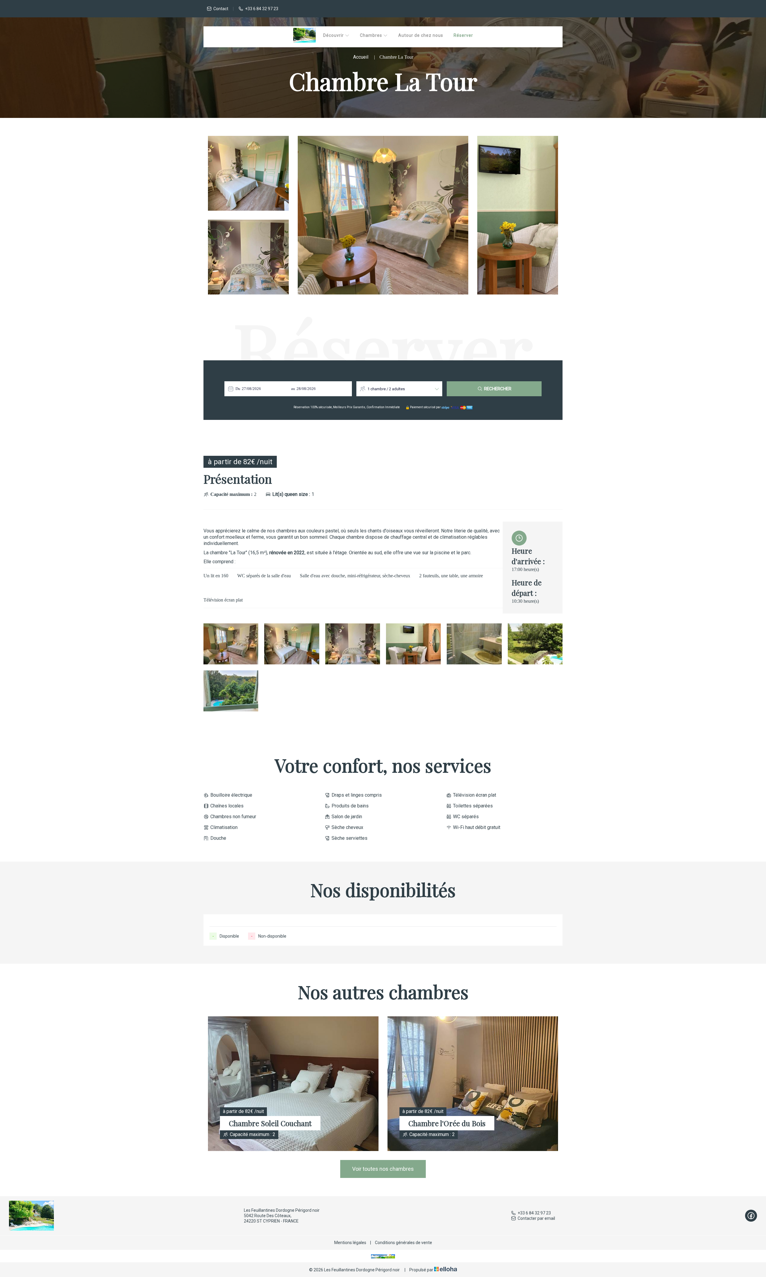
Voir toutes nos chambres (383, 1169)
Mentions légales (350, 1242)
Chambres (371, 35)
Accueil (360, 57)
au (293, 388)
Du (237, 388)
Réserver (463, 35)
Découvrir (334, 35)
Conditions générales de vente (403, 1242)
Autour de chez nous (420, 35)
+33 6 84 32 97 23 (534, 1213)
